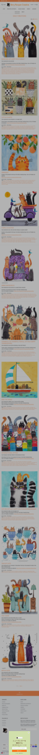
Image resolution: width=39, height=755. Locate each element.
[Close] (28, 727)
